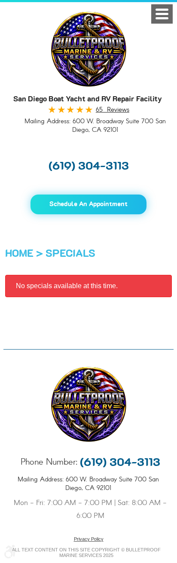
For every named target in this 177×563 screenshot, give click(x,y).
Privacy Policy (89, 539)
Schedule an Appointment (88, 204)
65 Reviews (112, 110)
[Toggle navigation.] (162, 14)
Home (19, 254)
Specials (70, 254)
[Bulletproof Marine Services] (88, 49)
